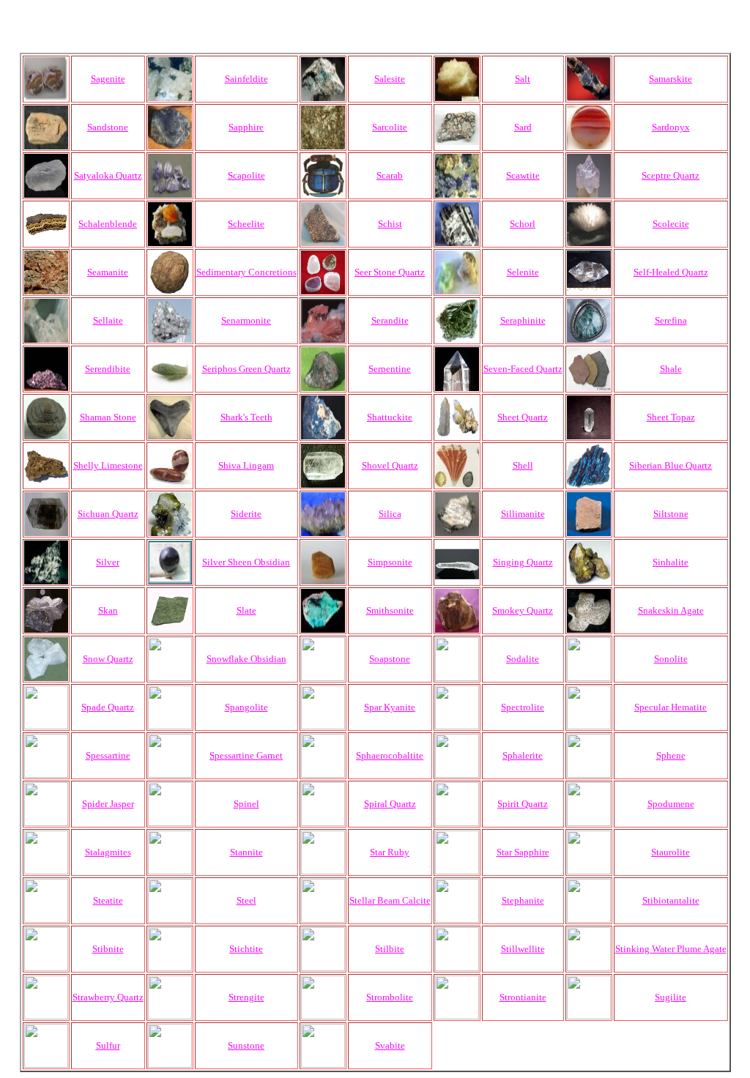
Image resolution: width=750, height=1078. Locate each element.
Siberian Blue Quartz (670, 465)
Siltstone (670, 513)
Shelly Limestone (108, 465)
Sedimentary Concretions (246, 272)
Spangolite (246, 707)
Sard (523, 127)
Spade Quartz (107, 707)
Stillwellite (523, 948)
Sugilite (670, 997)
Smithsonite (390, 610)
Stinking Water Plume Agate (671, 948)
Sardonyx (671, 127)
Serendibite (107, 368)
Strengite (246, 997)
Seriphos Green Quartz (246, 368)
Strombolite (389, 997)
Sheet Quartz (522, 417)
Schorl (522, 223)
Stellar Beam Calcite (390, 900)
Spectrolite (522, 707)
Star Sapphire (523, 852)
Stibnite (108, 948)
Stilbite (389, 948)
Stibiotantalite (670, 900)
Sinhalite (670, 562)
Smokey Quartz (522, 610)
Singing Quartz (523, 562)
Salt (522, 78)
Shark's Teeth (246, 417)
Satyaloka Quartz (108, 175)
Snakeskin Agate (671, 610)
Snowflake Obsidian (246, 658)
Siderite (246, 513)
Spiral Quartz (390, 803)
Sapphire (246, 127)
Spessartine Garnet (246, 755)
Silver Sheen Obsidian (246, 562)
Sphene (671, 755)
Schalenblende (107, 223)
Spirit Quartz (522, 803)
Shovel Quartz (390, 465)
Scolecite (671, 223)
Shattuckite (389, 417)
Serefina (671, 320)
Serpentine (389, 368)
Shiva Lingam (246, 465)
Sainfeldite (246, 78)
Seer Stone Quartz (389, 272)
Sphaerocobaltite (389, 755)
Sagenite (108, 78)
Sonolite (671, 658)
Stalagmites (108, 852)
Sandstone (107, 127)
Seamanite (107, 272)
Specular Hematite (670, 707)
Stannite (246, 852)
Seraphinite (523, 320)
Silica (390, 513)
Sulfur (108, 1045)
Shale (671, 368)
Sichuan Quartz (108, 513)
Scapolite (246, 175)
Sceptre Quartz (670, 175)
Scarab (389, 175)
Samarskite (670, 78)
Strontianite (523, 997)
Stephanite (523, 900)
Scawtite (523, 175)
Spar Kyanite (389, 707)
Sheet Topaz (671, 417)
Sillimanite (523, 513)
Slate (246, 610)
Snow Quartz (108, 658)
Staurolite (670, 852)
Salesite (389, 78)
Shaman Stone (108, 417)
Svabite (390, 1045)
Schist (390, 223)
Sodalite (522, 658)
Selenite (523, 272)
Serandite (390, 320)
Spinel (246, 803)
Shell (523, 465)
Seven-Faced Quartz (522, 368)
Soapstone (389, 658)
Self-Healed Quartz (671, 272)
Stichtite (246, 948)
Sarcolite (389, 127)
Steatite (108, 900)
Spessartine (108, 755)
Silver (107, 562)
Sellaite (108, 320)
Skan (108, 610)
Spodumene (670, 803)
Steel (246, 900)
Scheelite (246, 223)
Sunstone (246, 1045)
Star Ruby (389, 852)
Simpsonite (390, 562)
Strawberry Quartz (108, 997)
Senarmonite (246, 320)
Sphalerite (522, 755)
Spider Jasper (108, 803)
